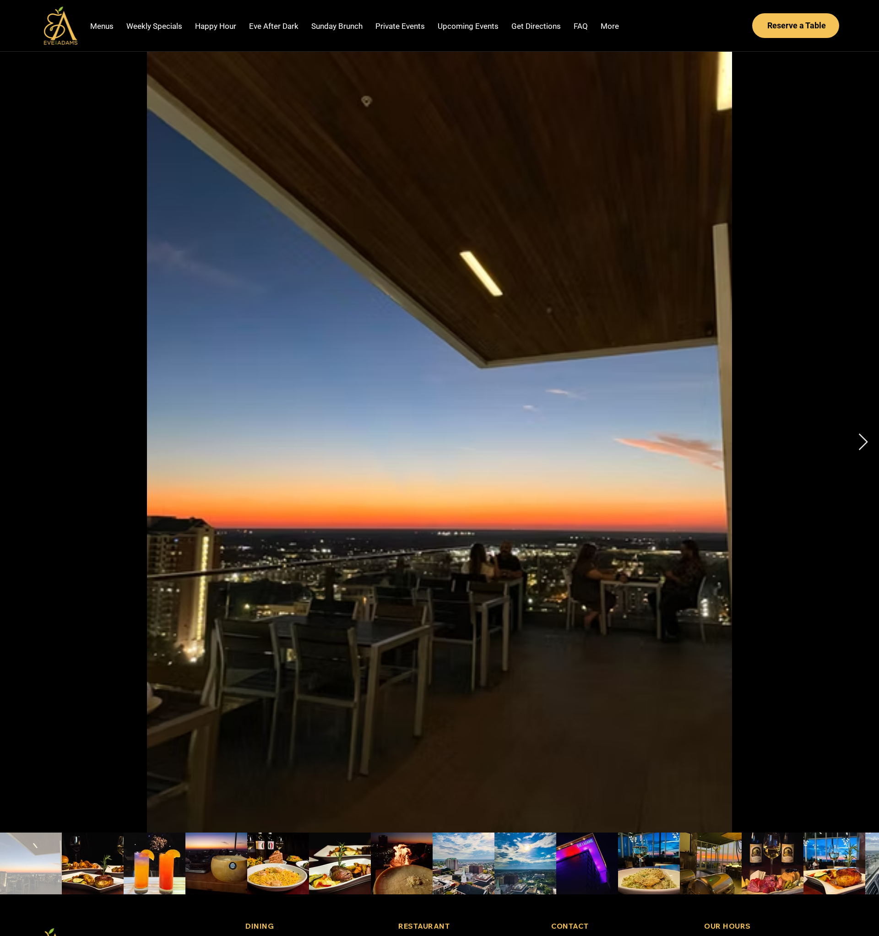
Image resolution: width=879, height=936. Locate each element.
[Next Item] (863, 442)
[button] (154, 26)
